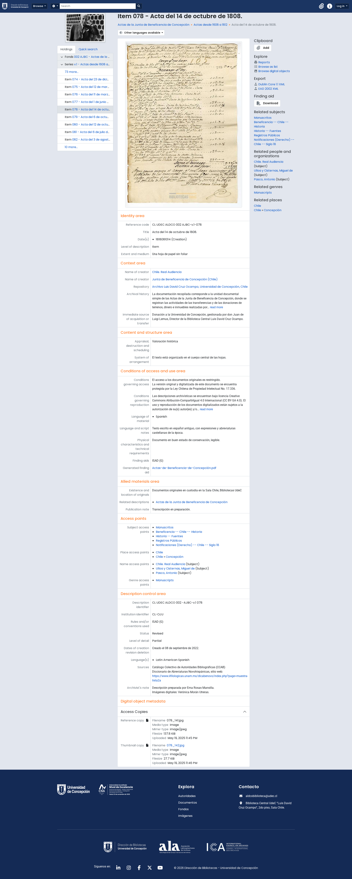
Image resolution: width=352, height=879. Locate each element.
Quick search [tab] (88, 49)
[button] (322, 6)
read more (216, 307)
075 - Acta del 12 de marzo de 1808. (97, 87)
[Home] (17, 6)
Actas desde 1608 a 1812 (210, 25)
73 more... (71, 72)
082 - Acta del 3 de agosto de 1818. (97, 139)
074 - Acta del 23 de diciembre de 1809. (100, 79)
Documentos (187, 802)
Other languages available (142, 32)
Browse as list (268, 67)
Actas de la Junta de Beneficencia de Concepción (153, 25)
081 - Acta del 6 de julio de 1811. (93, 132)
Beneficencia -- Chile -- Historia (179, 532)
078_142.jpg (175, 745)
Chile (159, 552)
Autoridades (187, 796)
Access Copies (134, 711)
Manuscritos (164, 527)
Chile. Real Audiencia (167, 272)
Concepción (174, 557)
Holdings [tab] (66, 49)
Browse (38, 6)
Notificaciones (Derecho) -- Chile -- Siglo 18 (187, 545)
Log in (341, 6)
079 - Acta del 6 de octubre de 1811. (97, 117)
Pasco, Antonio (166, 573)
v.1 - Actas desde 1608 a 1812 (94, 64)
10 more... (71, 147)
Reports (264, 62)
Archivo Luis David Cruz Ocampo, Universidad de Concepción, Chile (200, 287)
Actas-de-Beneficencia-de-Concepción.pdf (184, 468)
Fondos (183, 809)
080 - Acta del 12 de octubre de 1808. (98, 124)
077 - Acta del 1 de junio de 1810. (94, 102)
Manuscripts (165, 580)
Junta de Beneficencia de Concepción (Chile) (185, 279)
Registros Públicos (169, 540)
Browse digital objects (274, 71)
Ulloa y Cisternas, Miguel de (175, 568)
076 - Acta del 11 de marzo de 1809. (97, 94)
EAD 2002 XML (268, 89)
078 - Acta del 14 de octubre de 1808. (99, 109)
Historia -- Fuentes (169, 536)
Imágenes (185, 816)
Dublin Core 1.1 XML (271, 84)
